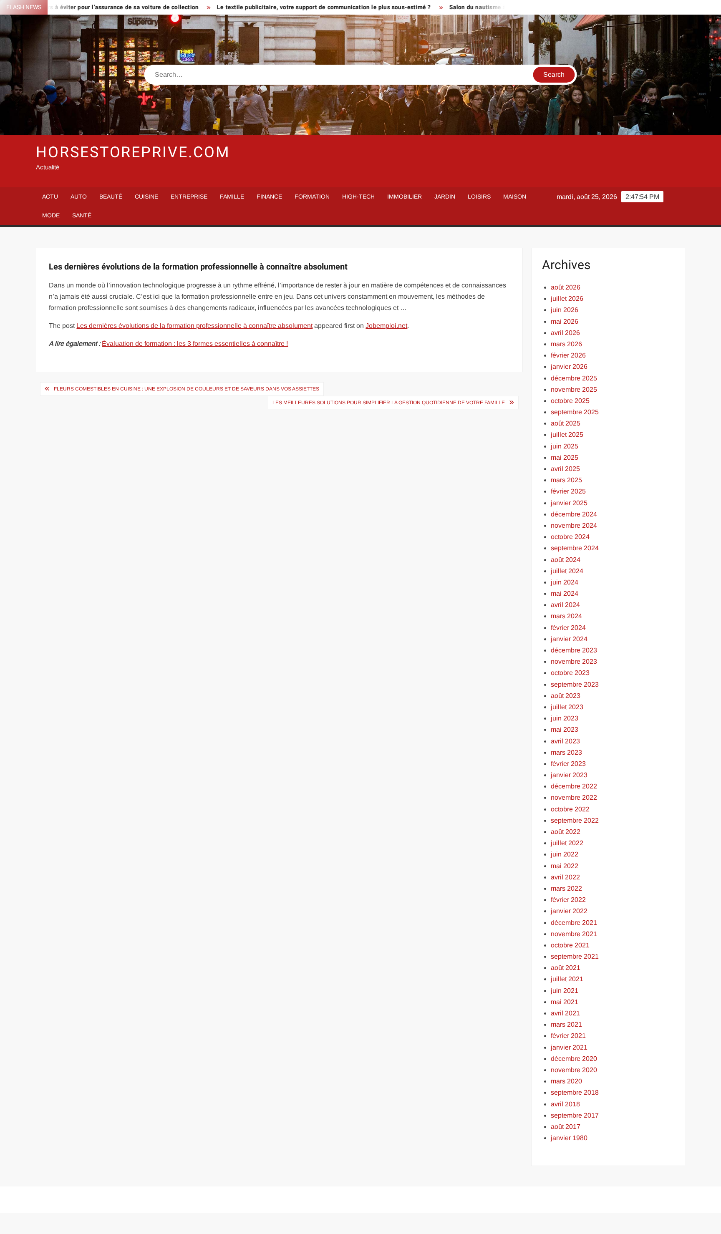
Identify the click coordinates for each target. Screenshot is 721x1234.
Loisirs (479, 196)
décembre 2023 (574, 650)
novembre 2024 (574, 525)
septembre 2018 (575, 1092)
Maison (514, 196)
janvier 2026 (569, 366)
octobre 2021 (570, 945)
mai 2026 (564, 321)
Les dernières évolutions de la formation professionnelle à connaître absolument (194, 325)
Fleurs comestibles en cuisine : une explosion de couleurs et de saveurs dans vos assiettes (186, 389)
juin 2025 (564, 446)
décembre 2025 (574, 378)
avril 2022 (565, 877)
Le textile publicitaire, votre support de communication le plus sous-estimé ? (279, 7)
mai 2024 (564, 593)
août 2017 (565, 1126)
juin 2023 (564, 718)
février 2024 (568, 627)
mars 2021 (566, 1024)
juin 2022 (564, 854)
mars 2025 (566, 480)
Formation (312, 196)
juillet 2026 (567, 298)
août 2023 (565, 695)
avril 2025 (565, 468)
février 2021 (568, 1035)
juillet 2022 (567, 842)
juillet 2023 (567, 706)
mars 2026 (566, 344)
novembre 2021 (574, 933)
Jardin (444, 196)
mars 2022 (566, 888)
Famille (232, 196)
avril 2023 (565, 741)
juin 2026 (564, 309)
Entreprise (189, 196)
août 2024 (565, 559)
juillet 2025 (567, 434)
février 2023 (568, 763)
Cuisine (146, 196)
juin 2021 (564, 990)
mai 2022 (564, 865)
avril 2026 (565, 332)
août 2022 (565, 831)
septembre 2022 (575, 820)
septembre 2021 (575, 956)
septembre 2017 (575, 1115)
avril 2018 (565, 1104)
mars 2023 (566, 752)
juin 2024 (564, 582)
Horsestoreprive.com (133, 152)
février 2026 (568, 355)
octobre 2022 (570, 809)
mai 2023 (564, 729)
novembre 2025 (574, 389)
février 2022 (568, 899)
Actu (50, 196)
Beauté (110, 196)
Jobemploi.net (386, 325)
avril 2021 (565, 1013)
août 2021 (565, 967)
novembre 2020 (574, 1069)
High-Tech (358, 196)
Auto (79, 196)
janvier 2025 (569, 502)
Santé (81, 215)
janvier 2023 (569, 774)
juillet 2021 (567, 978)
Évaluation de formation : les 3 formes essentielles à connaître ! (195, 343)
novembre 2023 (574, 661)
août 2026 (565, 287)
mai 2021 (564, 1001)
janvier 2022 (569, 910)
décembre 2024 (574, 514)
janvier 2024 (569, 638)
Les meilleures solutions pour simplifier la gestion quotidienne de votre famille (388, 402)
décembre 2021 (574, 922)
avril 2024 (565, 604)
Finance (269, 196)
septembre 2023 (575, 684)
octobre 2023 (570, 672)
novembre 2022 (574, 797)
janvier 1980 (569, 1137)
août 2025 (565, 423)
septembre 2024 (575, 548)
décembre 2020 (574, 1058)
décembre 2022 (574, 786)
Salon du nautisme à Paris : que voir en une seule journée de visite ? (500, 7)
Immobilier (404, 196)
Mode (51, 215)
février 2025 (568, 491)
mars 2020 (566, 1081)
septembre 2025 (575, 412)
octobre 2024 (570, 536)
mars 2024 (566, 616)
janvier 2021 (569, 1047)
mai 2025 (564, 457)
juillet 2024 (567, 570)
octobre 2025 (570, 400)
